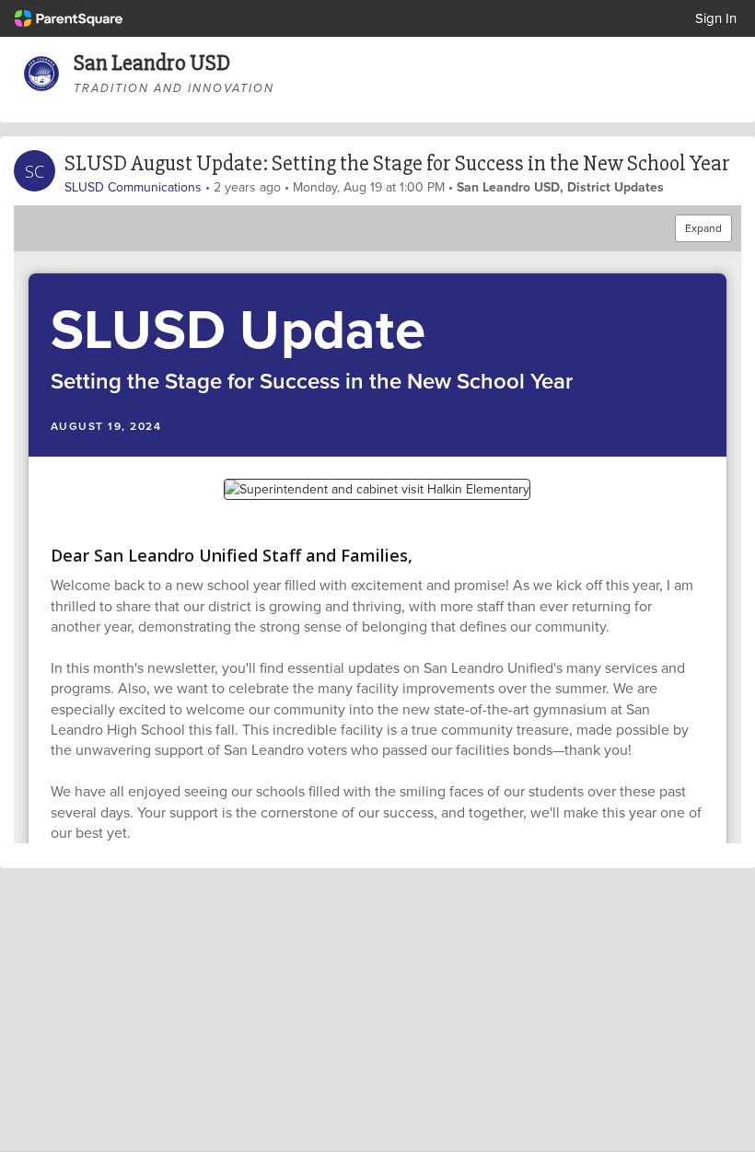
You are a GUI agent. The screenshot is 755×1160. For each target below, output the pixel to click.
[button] (377, 364)
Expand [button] (703, 228)
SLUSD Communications (133, 187)
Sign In (716, 18)
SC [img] (34, 171)
